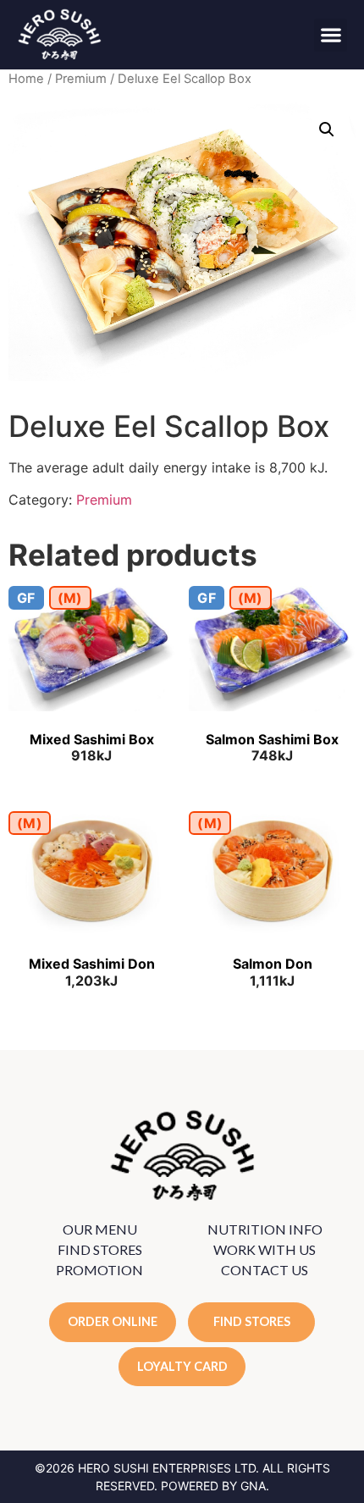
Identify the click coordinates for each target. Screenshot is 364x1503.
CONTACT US (264, 1270)
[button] (330, 35)
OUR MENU (100, 1229)
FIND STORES (100, 1249)
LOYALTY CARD (182, 1366)
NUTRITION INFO (265, 1229)
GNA (253, 1485)
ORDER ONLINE (112, 1321)
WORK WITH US (264, 1249)
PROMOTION (99, 1270)
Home (26, 78)
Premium (81, 78)
